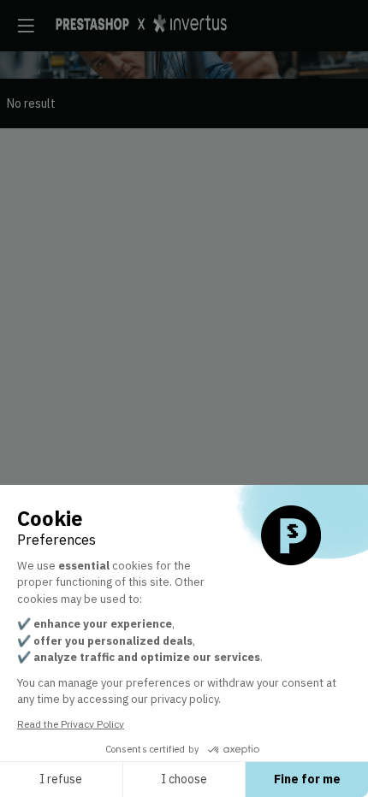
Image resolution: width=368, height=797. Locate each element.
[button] (25, 25)
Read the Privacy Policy (70, 723)
